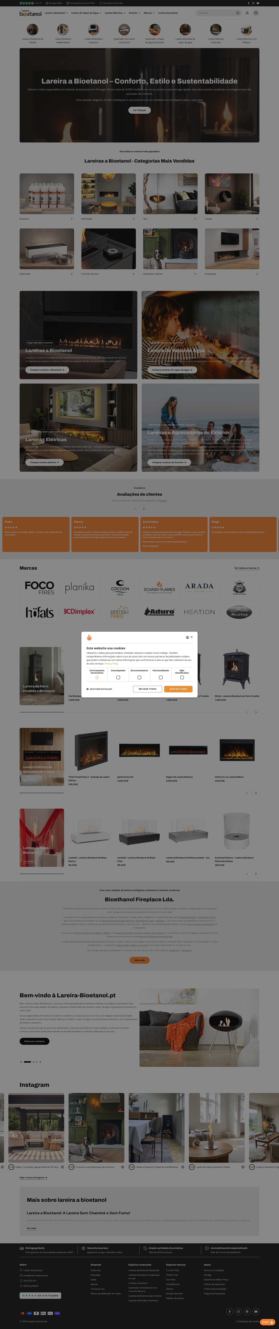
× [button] (191, 637)
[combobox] (187, 637)
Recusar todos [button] (148, 689)
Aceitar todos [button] (178, 689)
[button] (99, 689)
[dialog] (139, 664)
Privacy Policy (111, 663)
